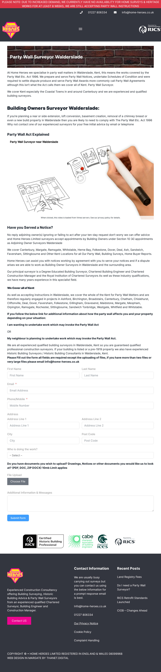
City (9, 434)
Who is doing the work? (22, 449)
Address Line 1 (16, 419)
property (35, 120)
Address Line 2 (91, 419)
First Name (14, 369)
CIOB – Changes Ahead (132, 610)
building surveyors (19, 95)
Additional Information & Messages (29, 492)
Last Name (89, 369)
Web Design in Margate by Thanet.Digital (38, 658)
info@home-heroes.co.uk (138, 12)
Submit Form (18, 518)
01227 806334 (97, 12)
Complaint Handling (86, 640)
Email (10, 384)
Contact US (19, 620)
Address (12, 414)
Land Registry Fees (129, 576)
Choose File (17, 481)
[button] (80, 178)
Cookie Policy (82, 631)
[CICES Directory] (102, 541)
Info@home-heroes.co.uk (90, 606)
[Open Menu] (80, 29)
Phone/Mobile (16, 399)
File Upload (14, 475)
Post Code (88, 434)
